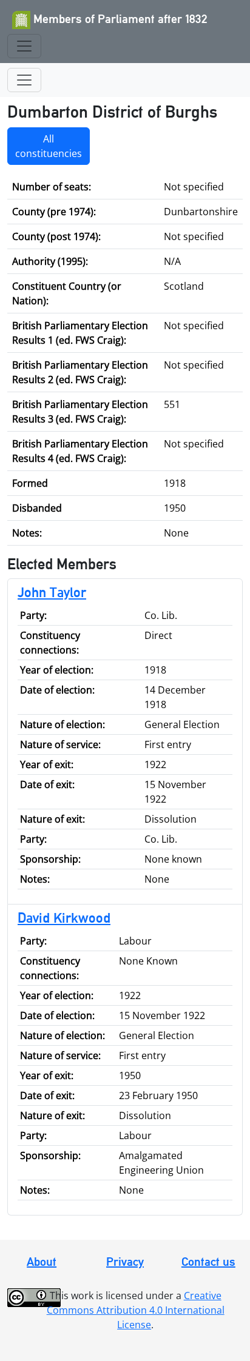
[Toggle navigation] (24, 46)
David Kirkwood (64, 917)
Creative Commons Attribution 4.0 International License (136, 1310)
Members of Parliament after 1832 (119, 19)
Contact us (208, 1261)
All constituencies (48, 146)
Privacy (125, 1261)
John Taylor (52, 592)
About (41, 1261)
